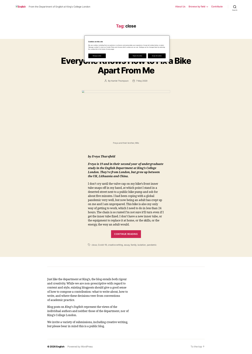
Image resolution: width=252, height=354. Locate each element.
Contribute (217, 6)
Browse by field (197, 6)
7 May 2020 (141, 80)
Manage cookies (97, 55)
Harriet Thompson (120, 80)
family (133, 244)
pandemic (152, 244)
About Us (180, 6)
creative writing (115, 244)
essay (127, 244)
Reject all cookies (137, 55)
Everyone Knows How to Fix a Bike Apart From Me (126, 65)
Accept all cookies (157, 55)
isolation (142, 244)
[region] (127, 48)
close (94, 244)
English (60, 346)
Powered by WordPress (80, 346)
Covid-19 (102, 244)
